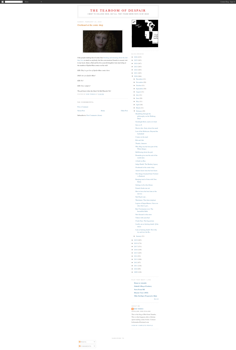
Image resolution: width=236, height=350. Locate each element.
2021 (136, 73)
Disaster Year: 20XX (141, 292)
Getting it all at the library (144, 185)
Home (103, 110)
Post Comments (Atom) (94, 115)
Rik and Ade (139, 140)
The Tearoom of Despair (118, 10)
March (138, 108)
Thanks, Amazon (141, 143)
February (139, 111)
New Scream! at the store (143, 214)
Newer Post (81, 110)
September (139, 88)
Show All (156, 299)
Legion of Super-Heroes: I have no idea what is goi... (146, 204)
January (139, 236)
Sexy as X (138, 125)
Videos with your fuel (142, 218)
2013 (136, 259)
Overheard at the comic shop (144, 167)
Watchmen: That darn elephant (145, 200)
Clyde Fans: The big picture (144, 221)
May (138, 101)
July (137, 95)
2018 (136, 243)
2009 (136, 272)
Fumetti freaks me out (142, 188)
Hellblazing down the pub (144, 152)
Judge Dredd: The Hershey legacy (146, 164)
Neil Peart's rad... (140, 197)
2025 (136, 60)
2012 (136, 262)
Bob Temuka (138, 309)
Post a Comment (82, 107)
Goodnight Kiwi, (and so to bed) (146, 122)
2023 (136, 66)
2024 (136, 63)
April (138, 104)
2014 (136, 256)
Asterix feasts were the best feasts (146, 170)
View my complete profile (142, 325)
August (138, 92)
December (139, 79)
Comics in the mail (141, 137)
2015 (136, 253)
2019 (136, 240)
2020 (136, 76)
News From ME (139, 289)
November (139, 82)
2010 (136, 269)
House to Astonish (140, 283)
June (138, 98)
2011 (136, 265)
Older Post (124, 110)
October (139, 85)
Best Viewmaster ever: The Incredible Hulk (144, 210)
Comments (85, 346)
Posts (83, 342)
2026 (136, 57)
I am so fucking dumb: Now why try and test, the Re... (146, 231)
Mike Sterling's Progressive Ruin (145, 296)
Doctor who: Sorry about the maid (146, 128)
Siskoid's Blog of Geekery (143, 286)
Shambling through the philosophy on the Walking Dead (145, 116)
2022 (136, 70)
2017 (136, 246)
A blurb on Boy (140, 161)
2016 (136, 250)
